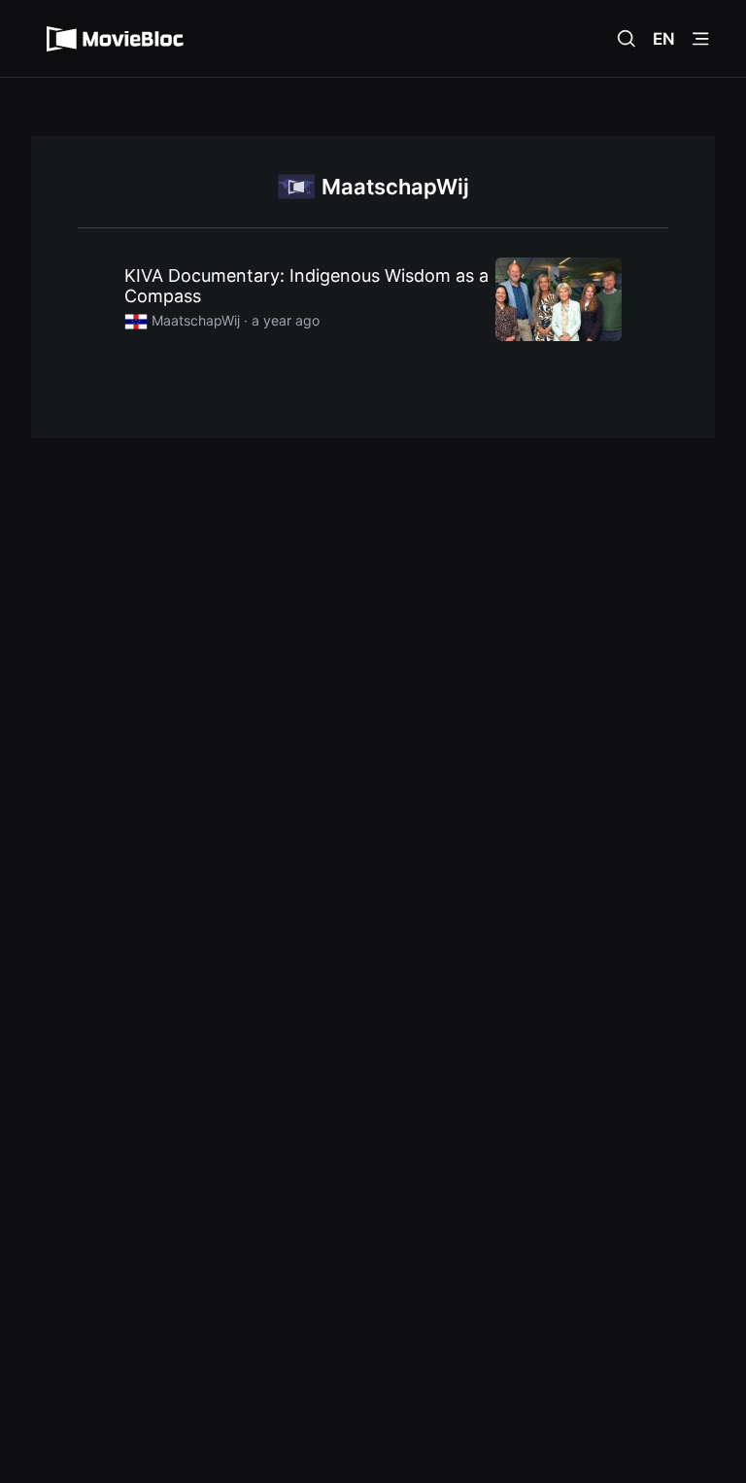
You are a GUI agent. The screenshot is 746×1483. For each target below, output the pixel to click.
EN (664, 39)
